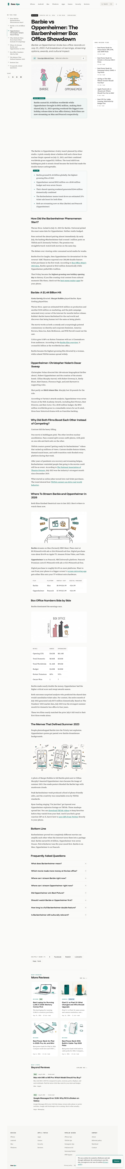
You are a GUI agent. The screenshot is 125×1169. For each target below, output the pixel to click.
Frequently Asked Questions (16, 67)
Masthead (95, 1144)
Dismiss (116, 1161)
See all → (83, 978)
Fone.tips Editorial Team (46, 58)
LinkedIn (78, 957)
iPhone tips (68, 1137)
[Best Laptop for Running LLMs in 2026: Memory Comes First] (44, 989)
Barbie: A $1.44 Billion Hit (17, 26)
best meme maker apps (70, 280)
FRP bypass (68, 1155)
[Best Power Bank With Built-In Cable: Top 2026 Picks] (73, 1027)
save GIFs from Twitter (68, 817)
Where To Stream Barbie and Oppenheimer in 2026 (17, 47)
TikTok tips (68, 1140)
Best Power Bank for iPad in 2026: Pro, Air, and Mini (43, 1042)
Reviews (87, 4)
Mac (48, 4)
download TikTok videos (58, 810)
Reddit (68, 957)
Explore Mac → (82, 1067)
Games (70, 4)
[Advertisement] (59, 134)
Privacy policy (68, 1165)
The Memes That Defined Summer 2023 (17, 58)
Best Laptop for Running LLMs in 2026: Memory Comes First (43, 1004)
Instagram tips (69, 1144)
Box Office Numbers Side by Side (16, 53)
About (94, 1137)
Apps (63, 4)
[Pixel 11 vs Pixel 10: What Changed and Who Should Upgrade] (73, 989)
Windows (55, 4)
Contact (94, 1147)
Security (78, 4)
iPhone (32, 4)
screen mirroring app (77, 571)
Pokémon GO (69, 1147)
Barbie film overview (69, 342)
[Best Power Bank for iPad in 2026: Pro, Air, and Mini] (44, 1027)
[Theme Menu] (116, 4)
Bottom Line (14, 62)
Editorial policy (97, 1140)
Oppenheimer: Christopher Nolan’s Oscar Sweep (17, 33)
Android (41, 4)
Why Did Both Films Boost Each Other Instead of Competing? (17, 40)
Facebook (57, 957)
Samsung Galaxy (70, 1151)
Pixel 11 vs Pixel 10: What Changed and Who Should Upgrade (73, 1004)
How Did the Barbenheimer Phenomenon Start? (16, 20)
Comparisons (71, 15)
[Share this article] (83, 58)
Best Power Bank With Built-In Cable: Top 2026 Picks (72, 1043)
